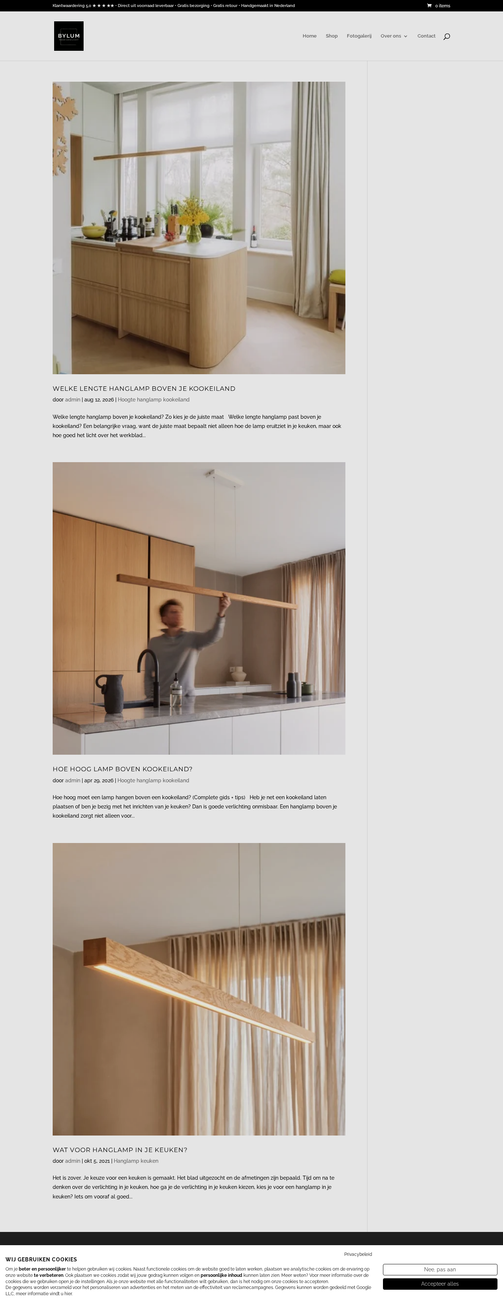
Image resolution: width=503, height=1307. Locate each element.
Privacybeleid (358, 1254)
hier (68, 1293)
